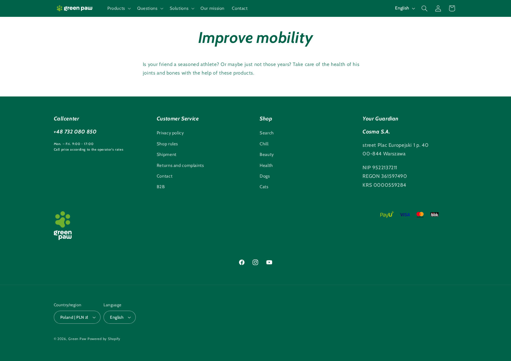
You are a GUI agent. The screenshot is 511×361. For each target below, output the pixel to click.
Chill (264, 143)
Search (267, 133)
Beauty (267, 154)
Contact (164, 176)
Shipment (167, 154)
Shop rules (167, 143)
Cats (264, 186)
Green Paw (77, 339)
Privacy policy (170, 133)
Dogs (265, 176)
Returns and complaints (180, 165)
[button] (118, 8)
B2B (161, 186)
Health (266, 165)
